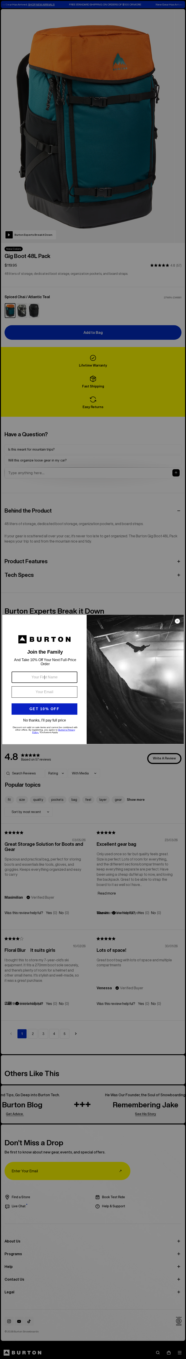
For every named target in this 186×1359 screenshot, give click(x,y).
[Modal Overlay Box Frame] (93, 679)
